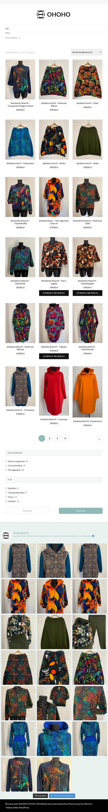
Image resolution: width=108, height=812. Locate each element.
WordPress (24, 807)
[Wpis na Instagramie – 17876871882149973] (54, 667)
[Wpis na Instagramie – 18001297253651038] (18, 596)
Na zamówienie (15, 465)
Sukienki (12, 501)
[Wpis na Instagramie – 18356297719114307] (89, 667)
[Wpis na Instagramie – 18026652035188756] (54, 632)
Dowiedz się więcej (54, 293)
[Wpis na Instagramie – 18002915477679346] (18, 561)
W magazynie (14, 470)
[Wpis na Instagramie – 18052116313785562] (89, 561)
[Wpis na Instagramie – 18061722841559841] (18, 774)
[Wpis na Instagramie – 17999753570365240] (18, 739)
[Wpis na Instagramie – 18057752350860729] (54, 596)
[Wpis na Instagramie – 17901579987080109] (18, 632)
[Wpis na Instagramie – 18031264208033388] (18, 667)
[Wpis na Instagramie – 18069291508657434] (54, 561)
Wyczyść (27, 510)
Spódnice (12, 488)
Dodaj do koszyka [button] (20, 80)
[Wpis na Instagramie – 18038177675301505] (89, 703)
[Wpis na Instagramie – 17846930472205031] (54, 774)
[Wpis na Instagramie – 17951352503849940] (89, 632)
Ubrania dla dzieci (16, 492)
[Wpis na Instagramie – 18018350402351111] (54, 739)
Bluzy (10, 497)
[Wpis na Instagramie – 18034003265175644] (54, 703)
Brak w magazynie (16, 461)
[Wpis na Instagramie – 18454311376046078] (18, 703)
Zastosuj (80, 510)
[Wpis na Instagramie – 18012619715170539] (89, 739)
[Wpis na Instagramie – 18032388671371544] (89, 596)
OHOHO (31, 803)
